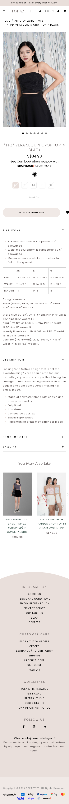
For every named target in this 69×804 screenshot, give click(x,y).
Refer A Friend (34, 698)
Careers (34, 622)
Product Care (34, 660)
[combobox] (49, 11)
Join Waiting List (31, 212)
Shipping (34, 655)
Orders (34, 646)
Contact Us (34, 613)
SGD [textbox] (48, 11)
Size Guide (34, 665)
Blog (34, 617)
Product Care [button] (15, 437)
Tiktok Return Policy (34, 603)
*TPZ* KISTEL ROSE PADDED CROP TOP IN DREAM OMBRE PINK (52, 524)
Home (6, 20)
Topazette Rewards (34, 688)
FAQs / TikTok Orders (35, 641)
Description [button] (13, 359)
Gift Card (34, 693)
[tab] (34, 230)
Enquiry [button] (10, 446)
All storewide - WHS (29, 20)
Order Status (34, 703)
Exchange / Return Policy (34, 650)
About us (34, 594)
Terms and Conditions (34, 598)
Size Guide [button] (12, 229)
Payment (34, 669)
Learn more (43, 165)
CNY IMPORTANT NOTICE (34, 707)
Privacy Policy (34, 608)
